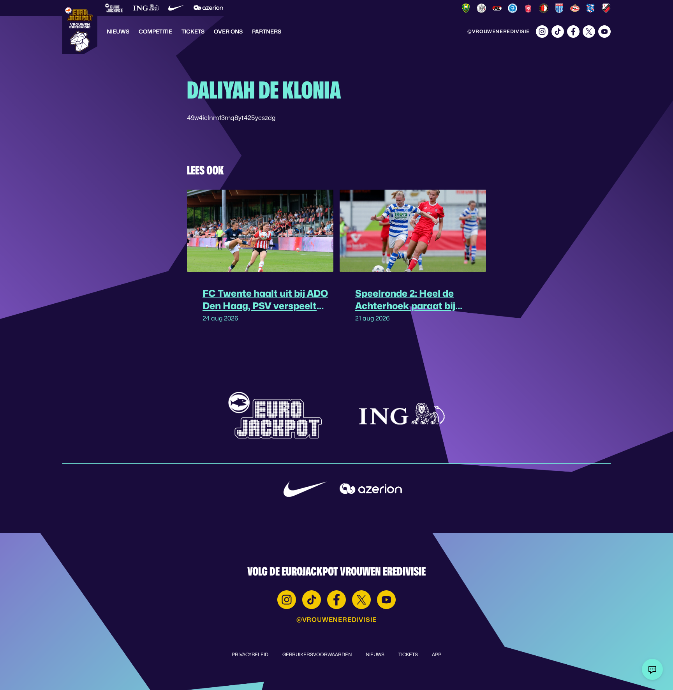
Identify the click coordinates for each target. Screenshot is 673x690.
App (436, 654)
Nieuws (118, 31)
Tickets (192, 31)
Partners (266, 31)
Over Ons (228, 31)
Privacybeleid (250, 654)
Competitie (155, 31)
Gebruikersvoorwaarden (317, 654)
